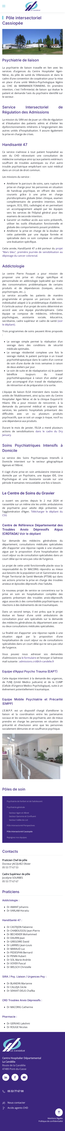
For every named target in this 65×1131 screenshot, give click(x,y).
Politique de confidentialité (51, 1121)
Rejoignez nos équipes (17, 837)
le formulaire (29, 657)
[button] (3, 6)
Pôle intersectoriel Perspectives (21, 825)
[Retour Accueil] (32, 6)
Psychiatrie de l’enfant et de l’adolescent (24, 801)
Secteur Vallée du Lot (18, 820)
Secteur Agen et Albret (19, 812)
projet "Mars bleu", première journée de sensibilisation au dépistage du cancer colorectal (32, 252)
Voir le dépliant (30, 534)
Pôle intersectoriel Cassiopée (19, 831)
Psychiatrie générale (16, 807)
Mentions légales (55, 1118)
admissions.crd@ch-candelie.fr (36, 661)
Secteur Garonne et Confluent (22, 816)
